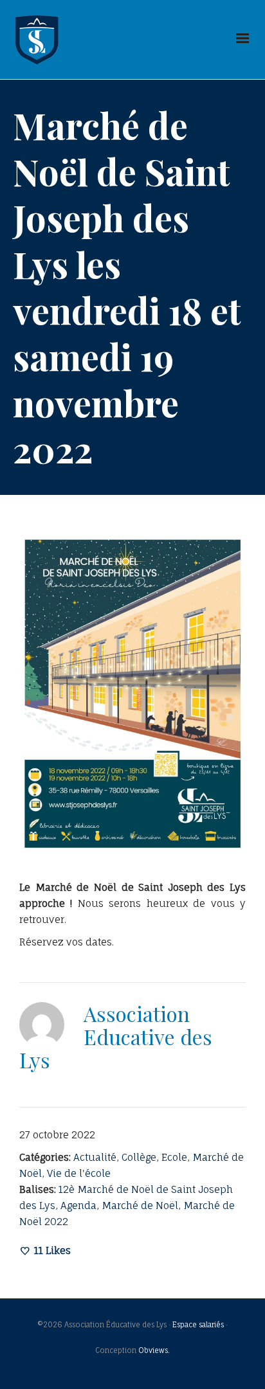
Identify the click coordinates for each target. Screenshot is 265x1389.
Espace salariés (198, 1324)
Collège (139, 1157)
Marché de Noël (140, 1205)
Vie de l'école (79, 1173)
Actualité (94, 1157)
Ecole (174, 1157)
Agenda (78, 1205)
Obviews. (154, 1350)
